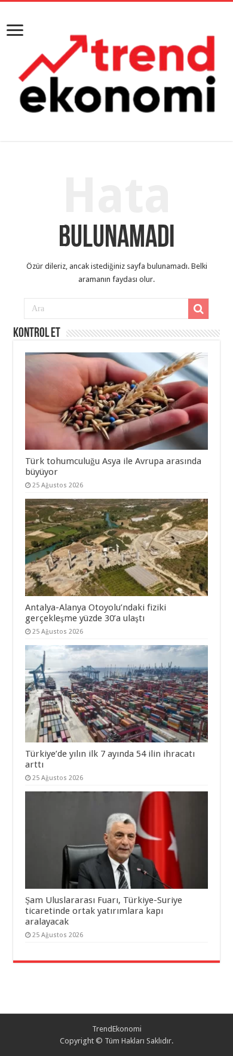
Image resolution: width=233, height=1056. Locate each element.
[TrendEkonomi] (116, 69)
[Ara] (198, 309)
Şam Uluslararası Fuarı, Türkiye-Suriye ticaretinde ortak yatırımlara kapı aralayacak (103, 911)
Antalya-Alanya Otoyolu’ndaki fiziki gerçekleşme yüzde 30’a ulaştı (95, 613)
